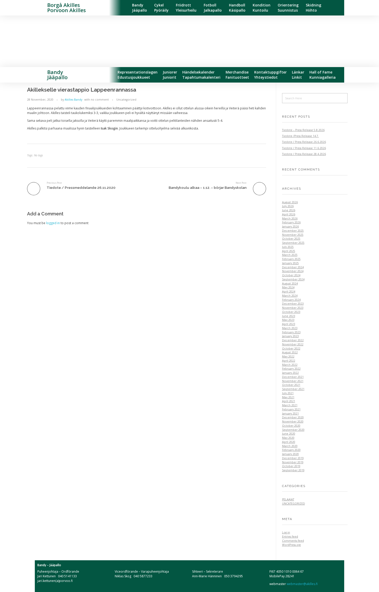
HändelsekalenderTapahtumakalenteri (201, 75)
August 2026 (290, 202)
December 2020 (293, 417)
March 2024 (290, 295)
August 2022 (290, 352)
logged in (53, 223)
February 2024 (291, 300)
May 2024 (288, 287)
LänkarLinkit (298, 75)
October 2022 (291, 348)
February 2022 (291, 368)
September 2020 (293, 430)
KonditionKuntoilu (261, 8)
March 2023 (290, 328)
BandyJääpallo (139, 8)
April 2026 (288, 214)
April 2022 (288, 360)
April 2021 (288, 401)
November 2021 (292, 381)
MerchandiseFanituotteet (237, 75)
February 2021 (291, 409)
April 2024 (288, 291)
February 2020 (291, 450)
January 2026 (290, 226)
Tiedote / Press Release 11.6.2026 (304, 148)
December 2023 (293, 303)
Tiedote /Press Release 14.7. (300, 136)
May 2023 (288, 320)
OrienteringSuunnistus (288, 8)
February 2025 (291, 259)
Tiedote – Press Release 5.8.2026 (303, 130)
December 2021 (293, 377)
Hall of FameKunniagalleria (322, 75)
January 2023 (290, 336)
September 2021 (293, 389)
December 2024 (293, 267)
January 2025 (290, 263)
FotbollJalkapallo (213, 8)
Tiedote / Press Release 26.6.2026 (304, 142)
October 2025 (291, 238)
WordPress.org (291, 545)
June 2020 (288, 433)
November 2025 (292, 235)
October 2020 (291, 425)
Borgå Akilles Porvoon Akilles (66, 8)
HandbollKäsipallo (237, 8)
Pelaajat (288, 499)
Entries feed (290, 536)
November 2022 (292, 344)
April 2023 (288, 324)
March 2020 (290, 446)
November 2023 (292, 308)
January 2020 (290, 454)
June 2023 (288, 316)
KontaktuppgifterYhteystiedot (270, 75)
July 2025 (288, 247)
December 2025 (293, 230)
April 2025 (288, 251)
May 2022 (288, 356)
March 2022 (290, 365)
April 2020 (288, 442)
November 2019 (292, 462)
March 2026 (290, 218)
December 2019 (293, 458)
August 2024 (290, 283)
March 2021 (290, 405)
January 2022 (290, 373)
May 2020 (288, 438)
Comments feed (293, 540)
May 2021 (288, 397)
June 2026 (288, 210)
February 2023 (291, 332)
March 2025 (290, 255)
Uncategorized (126, 99)
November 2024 (292, 271)
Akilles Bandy (73, 99)
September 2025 (293, 243)
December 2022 (293, 340)
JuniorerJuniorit (170, 75)
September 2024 (293, 279)
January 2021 (290, 413)
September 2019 (293, 470)
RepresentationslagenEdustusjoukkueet (138, 75)
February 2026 (291, 222)
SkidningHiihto (313, 8)
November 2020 (292, 421)
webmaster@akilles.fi (302, 584)
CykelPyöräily (161, 8)
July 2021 (288, 393)
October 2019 (291, 466)
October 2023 (291, 312)
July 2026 (288, 206)
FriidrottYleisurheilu (186, 8)
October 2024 (291, 275)
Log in (286, 532)
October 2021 (291, 385)
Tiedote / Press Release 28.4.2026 (304, 154)
